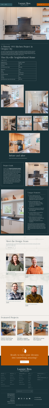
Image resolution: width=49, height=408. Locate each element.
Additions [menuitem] (3, 380)
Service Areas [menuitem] (22, 373)
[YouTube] (30, 399)
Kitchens (8, 44)
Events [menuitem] (29, 382)
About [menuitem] (29, 373)
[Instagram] (21, 399)
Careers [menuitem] (29, 384)
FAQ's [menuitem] (29, 380)
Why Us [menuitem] (29, 377)
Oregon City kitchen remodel (15, 168)
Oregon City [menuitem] (21, 382)
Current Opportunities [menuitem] (41, 377)
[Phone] (19, 399)
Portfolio (3, 44)
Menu (3, 4)
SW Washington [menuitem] (22, 384)
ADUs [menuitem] (2, 382)
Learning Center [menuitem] (40, 373)
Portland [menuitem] (20, 375)
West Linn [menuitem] (21, 377)
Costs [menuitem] (29, 387)
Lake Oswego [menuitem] (21, 378)
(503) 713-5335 (13, 398)
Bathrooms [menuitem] (3, 377)
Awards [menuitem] (29, 378)
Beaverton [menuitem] (21, 380)
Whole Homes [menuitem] (3, 378)
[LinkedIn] (27, 399)
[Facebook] (24, 399)
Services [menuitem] (2, 373)
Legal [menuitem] (38, 375)
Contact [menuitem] (39, 379)
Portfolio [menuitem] (12, 373)
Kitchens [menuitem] (2, 375)
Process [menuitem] (29, 375)
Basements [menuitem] (3, 384)
